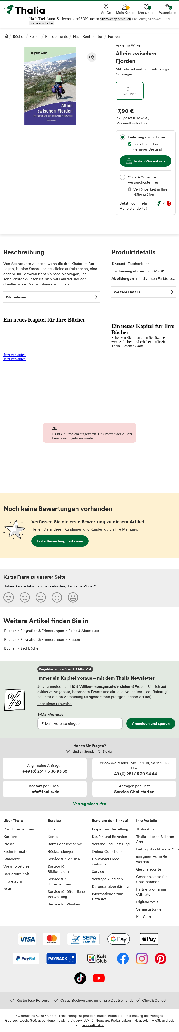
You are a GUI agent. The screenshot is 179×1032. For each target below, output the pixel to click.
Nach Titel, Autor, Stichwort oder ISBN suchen (64, 19)
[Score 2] (25, 597)
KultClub (143, 916)
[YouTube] (99, 978)
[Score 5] (73, 597)
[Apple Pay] (149, 939)
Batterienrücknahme (65, 844)
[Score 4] (57, 597)
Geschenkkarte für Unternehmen (151, 879)
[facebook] (123, 959)
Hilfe (52, 829)
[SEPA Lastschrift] (83, 939)
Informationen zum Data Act (107, 896)
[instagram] (142, 959)
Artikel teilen (91, 57)
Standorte (11, 859)
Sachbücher (30, 648)
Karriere (10, 836)
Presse (9, 844)
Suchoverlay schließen (115, 19)
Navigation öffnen (6, 20)
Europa (114, 36)
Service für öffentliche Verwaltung (66, 894)
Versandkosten (93, 1025)
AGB (7, 888)
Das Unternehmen (18, 829)
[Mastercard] (51, 939)
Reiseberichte (56, 36)
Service (54, 820)
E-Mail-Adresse (50, 714)
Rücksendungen (61, 851)
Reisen (35, 36)
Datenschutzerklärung (110, 886)
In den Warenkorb (149, 161)
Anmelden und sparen (151, 723)
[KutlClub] (97, 959)
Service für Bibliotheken (58, 869)
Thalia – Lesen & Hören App (155, 839)
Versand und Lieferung (111, 844)
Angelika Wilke (128, 45)
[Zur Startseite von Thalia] (26, 9)
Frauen (74, 639)
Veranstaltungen (150, 909)
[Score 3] (41, 597)
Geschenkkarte (148, 869)
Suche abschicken (41, 23)
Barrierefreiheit (16, 873)
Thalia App (145, 829)
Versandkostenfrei (132, 123)
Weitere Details (127, 292)
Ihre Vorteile (146, 820)
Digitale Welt (147, 901)
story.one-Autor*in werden (151, 859)
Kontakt (54, 836)
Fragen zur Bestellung (110, 829)
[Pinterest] (160, 959)
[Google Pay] (118, 939)
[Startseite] (5, 36)
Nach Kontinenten (88, 36)
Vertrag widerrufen (89, 803)
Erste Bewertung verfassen (60, 541)
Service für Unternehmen (59, 881)
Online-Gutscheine (108, 851)
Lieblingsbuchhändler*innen (156, 849)
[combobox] (122, 137)
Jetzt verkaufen (14, 355)
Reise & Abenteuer (83, 630)
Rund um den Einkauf (110, 820)
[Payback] (61, 959)
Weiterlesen (16, 297)
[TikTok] (80, 978)
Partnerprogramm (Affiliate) (151, 892)
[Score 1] (8, 597)
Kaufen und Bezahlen (109, 836)
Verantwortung (16, 866)
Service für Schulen (64, 859)
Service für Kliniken (64, 904)
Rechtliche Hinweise (54, 703)
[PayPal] (26, 959)
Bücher (19, 36)
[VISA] (27, 939)
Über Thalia (13, 820)
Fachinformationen (19, 851)
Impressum (12, 881)
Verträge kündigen (107, 879)
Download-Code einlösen (105, 861)
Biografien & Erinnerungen (42, 630)
